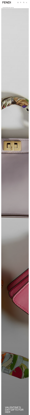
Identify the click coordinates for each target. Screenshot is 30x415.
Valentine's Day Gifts (8, 7)
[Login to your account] (21, 2)
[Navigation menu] (27, 2)
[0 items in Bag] (18, 2)
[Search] (24, 2)
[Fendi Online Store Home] (6, 2)
